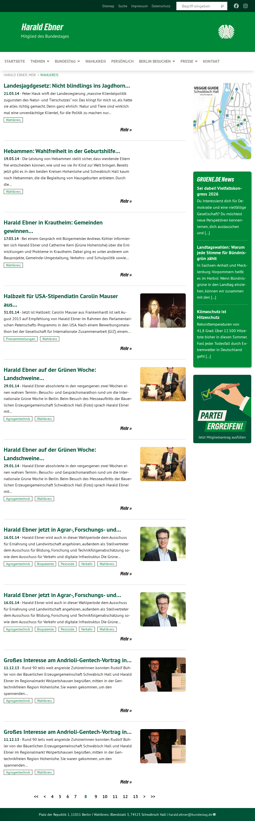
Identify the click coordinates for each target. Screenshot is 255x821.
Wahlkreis (49, 75)
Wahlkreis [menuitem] (95, 61)
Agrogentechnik (18, 418)
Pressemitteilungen (20, 339)
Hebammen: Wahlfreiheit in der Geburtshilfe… (62, 151)
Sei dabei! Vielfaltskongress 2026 (219, 191)
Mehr (124, 129)
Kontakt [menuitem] (211, 61)
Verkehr (87, 564)
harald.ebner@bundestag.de (190, 814)
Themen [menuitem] (37, 61)
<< (36, 796)
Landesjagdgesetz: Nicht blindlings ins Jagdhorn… (67, 85)
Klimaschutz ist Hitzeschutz (211, 314)
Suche (122, 6)
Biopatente (45, 564)
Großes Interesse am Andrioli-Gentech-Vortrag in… (67, 660)
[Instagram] (245, 6)
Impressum (139, 6)
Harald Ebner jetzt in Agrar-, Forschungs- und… (62, 529)
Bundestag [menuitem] (65, 61)
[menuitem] (108, 6)
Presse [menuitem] (187, 61)
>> (153, 796)
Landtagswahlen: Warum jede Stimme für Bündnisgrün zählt (221, 252)
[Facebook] (236, 6)
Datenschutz (161, 6)
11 (115, 796)
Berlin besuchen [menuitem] (155, 61)
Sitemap (108, 6)
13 (135, 796)
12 (125, 796)
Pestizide (67, 564)
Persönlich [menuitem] (122, 61)
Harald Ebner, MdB (20, 75)
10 (104, 796)
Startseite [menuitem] (91, 2)
